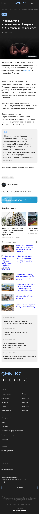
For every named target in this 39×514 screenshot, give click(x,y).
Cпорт (4, 406)
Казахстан (5, 177)
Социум (25, 410)
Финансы (5, 402)
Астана (17, 9)
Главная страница (7, 9)
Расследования (7, 394)
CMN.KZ (26, 70)
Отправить (19, 487)
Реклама (5, 426)
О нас (3, 422)
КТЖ (11, 177)
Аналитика (5, 398)
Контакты (5, 439)
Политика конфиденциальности (12, 431)
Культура (25, 406)
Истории (25, 394)
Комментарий (6, 410)
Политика (25, 398)
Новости (25, 402)
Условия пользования (9, 435)
